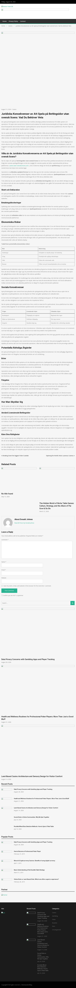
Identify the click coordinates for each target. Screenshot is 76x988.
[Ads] (3, 913)
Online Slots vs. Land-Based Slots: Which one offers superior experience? (36, 879)
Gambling (55, 916)
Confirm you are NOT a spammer (13, 595)
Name (3, 562)
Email (3, 570)
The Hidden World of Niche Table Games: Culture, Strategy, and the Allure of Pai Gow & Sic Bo (18, 506)
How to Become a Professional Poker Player (27, 851)
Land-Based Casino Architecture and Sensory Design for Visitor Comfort (31, 776)
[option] (19, 489)
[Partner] (4, 895)
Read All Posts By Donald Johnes (24, 523)
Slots (53, 926)
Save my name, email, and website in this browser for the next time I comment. (27, 586)
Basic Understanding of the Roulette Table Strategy (29, 870)
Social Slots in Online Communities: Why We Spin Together (31, 817)
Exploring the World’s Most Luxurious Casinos (59, 455)
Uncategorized (56, 930)
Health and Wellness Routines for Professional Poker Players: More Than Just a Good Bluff (41, 798)
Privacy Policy (13, 21)
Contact (23, 21)
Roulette (54, 923)
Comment (5, 540)
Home (5, 21)
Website (3, 578)
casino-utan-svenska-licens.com (18, 165)
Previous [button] (2, 491)
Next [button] (73, 491)
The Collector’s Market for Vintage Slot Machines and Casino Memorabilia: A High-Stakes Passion (55, 496)
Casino (14, 109)
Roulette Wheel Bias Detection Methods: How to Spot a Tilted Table (34, 826)
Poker (54, 919)
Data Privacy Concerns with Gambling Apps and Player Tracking (28, 659)
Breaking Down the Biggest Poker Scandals (16, 455)
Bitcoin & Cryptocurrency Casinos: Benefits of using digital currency (34, 860)
